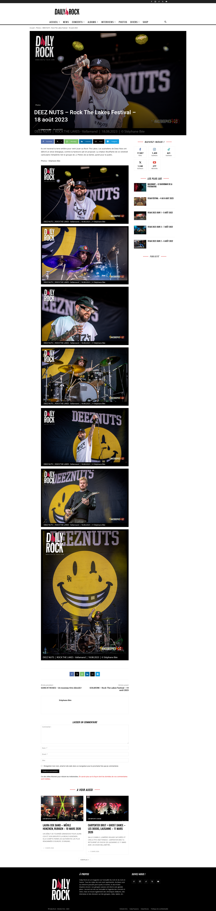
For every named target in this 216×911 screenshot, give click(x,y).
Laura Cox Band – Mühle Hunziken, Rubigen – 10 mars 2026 (62, 827)
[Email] (92, 674)
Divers (134, 22)
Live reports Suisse (49, 819)
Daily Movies (145, 909)
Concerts (77, 22)
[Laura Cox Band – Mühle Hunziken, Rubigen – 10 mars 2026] (62, 808)
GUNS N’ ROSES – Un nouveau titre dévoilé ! (61, 688)
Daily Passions (134, 909)
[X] (162, 1)
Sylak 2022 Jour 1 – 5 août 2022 (160, 212)
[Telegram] (97, 674)
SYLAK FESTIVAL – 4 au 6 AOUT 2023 (160, 198)
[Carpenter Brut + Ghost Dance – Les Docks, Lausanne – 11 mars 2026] (107, 808)
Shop (145, 22)
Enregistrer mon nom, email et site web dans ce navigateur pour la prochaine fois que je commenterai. (81, 766)
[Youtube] (166, 1)
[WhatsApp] (82, 674)
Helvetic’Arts (123, 909)
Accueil (54, 22)
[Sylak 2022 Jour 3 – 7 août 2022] (140, 230)
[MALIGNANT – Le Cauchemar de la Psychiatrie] (140, 187)
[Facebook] (151, 1)
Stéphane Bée (46, 129)
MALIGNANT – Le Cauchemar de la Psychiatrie (160, 185)
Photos (123, 22)
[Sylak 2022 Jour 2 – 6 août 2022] (140, 244)
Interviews (107, 22)
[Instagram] (155, 1)
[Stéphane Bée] (36, 129)
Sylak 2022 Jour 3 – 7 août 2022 (160, 226)
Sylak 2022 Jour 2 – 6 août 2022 (160, 241)
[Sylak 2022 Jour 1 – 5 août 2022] (140, 215)
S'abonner (154, 161)
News (66, 22)
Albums (92, 22)
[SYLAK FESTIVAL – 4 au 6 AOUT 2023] (140, 201)
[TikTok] (159, 1)
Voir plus (84, 860)
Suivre (154, 148)
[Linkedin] (87, 674)
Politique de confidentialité (159, 909)
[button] (165, 22)
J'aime (140, 148)
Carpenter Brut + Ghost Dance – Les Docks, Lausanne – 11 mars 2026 (106, 828)
